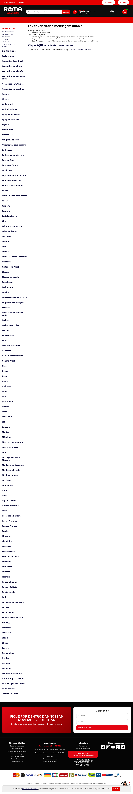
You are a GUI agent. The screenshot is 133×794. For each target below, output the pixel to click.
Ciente (115, 789)
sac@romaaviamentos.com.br (82, 49)
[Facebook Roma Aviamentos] (103, 747)
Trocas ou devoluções (17, 754)
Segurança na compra (50, 761)
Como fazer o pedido (17, 746)
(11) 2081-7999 (87, 12)
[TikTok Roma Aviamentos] (123, 747)
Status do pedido (17, 748)
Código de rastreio (17, 761)
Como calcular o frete (17, 756)
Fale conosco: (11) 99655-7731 (50, 746)
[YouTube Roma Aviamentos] (113, 747)
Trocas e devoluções (50, 759)
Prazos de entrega (17, 759)
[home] (13, 10)
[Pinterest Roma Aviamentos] (118, 747)
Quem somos (83, 746)
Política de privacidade (83, 748)
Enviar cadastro (84, 728)
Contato (50, 756)
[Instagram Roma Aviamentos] (108, 747)
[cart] (124, 11)
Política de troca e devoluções (17, 751)
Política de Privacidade (30, 789)
